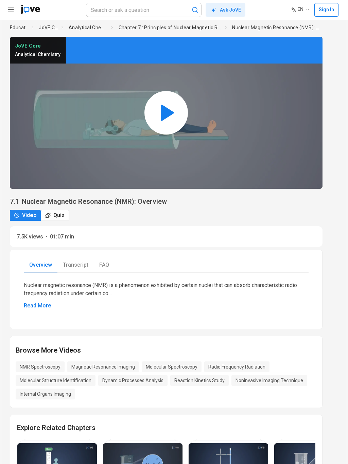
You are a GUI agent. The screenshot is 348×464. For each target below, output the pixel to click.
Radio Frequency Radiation (236, 367)
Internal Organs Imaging (45, 394)
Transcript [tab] (75, 265)
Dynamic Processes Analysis (132, 380)
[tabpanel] (166, 295)
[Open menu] (10, 9)
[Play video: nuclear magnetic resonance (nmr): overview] (166, 113)
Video (29, 215)
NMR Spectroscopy (40, 367)
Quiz (59, 215)
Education (19, 27)
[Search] (195, 9)
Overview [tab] (40, 265)
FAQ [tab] (104, 265)
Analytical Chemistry (88, 27)
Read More (37, 305)
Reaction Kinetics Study (199, 380)
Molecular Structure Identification (55, 380)
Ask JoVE (230, 10)
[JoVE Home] (30, 9)
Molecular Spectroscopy (171, 367)
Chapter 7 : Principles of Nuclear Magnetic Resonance (171, 27)
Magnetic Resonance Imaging (103, 367)
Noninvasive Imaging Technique (269, 380)
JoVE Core (49, 27)
